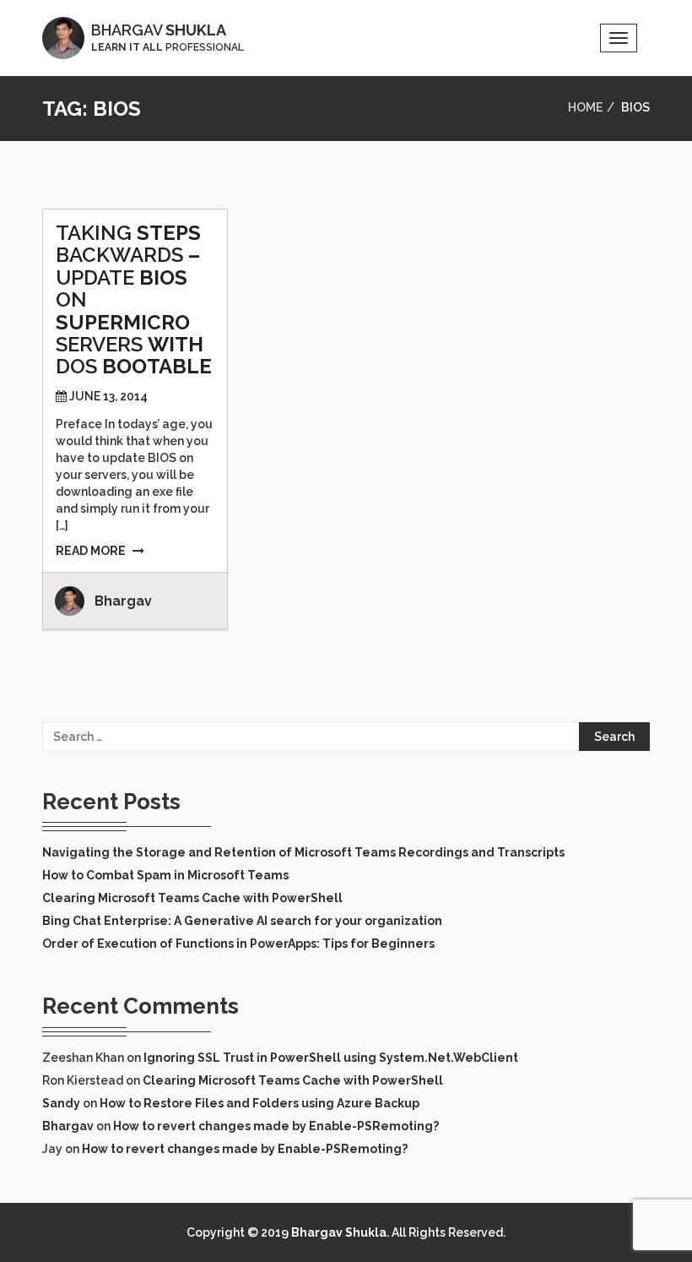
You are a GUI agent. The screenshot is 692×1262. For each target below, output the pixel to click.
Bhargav (123, 601)
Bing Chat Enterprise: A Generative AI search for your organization (242, 920)
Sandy (61, 1103)
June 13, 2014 (108, 396)
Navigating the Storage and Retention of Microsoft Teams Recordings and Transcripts (303, 852)
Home (585, 107)
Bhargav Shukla (339, 1232)
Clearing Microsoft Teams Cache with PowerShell (192, 898)
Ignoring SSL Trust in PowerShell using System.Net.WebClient (330, 1057)
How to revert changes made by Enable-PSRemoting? (276, 1126)
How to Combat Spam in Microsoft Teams (165, 875)
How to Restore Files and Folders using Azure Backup (259, 1103)
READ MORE (91, 551)
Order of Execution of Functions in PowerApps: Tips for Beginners (238, 943)
